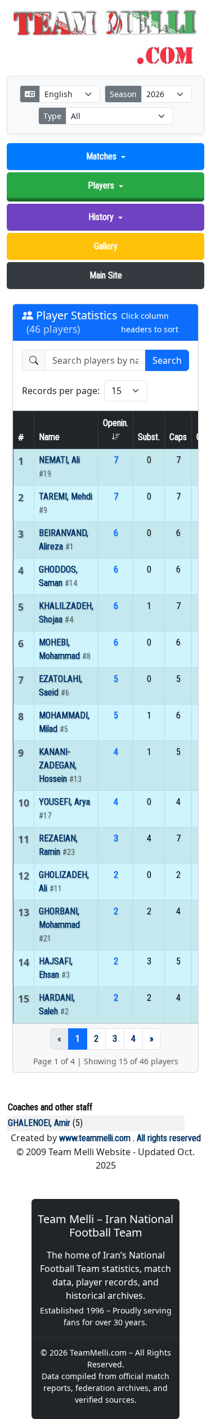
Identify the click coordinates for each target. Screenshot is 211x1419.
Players (101, 185)
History (101, 217)
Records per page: (61, 390)
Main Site (105, 275)
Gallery (106, 246)
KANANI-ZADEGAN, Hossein (58, 765)
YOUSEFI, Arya (64, 802)
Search (167, 360)
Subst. (149, 437)
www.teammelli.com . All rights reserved (130, 1138)
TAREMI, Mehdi (65, 496)
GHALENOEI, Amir (39, 1123)
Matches (101, 156)
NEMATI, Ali (59, 460)
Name (49, 437)
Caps (178, 437)
